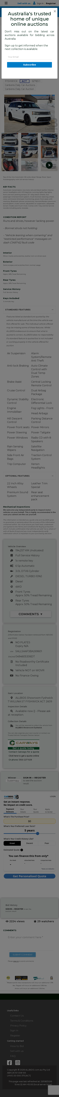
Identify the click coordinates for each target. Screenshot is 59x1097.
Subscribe (29, 64)
